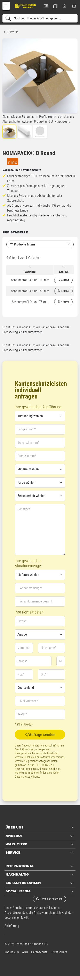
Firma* (22, 621)
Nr (60, 661)
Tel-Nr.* (22, 714)
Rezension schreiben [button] (51, 899)
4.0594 (65, 301)
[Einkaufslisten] (55, 6)
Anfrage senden (42, 734)
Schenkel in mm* (28, 443)
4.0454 (65, 280)
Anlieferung (12, 926)
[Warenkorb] (74, 6)
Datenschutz (39, 952)
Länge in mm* (27, 429)
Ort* (43, 674)
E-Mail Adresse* (28, 701)
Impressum (12, 952)
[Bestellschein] (46, 6)
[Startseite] (26, 6)
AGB (25, 952)
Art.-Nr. (64, 272)
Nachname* (48, 648)
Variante (30, 272)
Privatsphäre (59, 952)
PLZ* (21, 674)
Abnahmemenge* (31, 588)
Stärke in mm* (27, 456)
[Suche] (8, 18)
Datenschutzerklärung (27, 776)
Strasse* (23, 661)
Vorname (23, 648)
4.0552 (65, 291)
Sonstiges (24, 509)
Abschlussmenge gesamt (36, 601)
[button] (6, 6)
